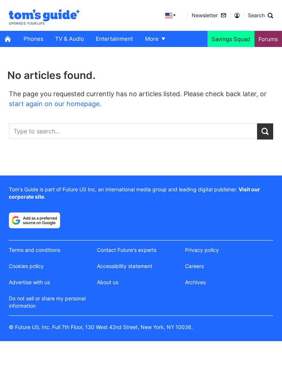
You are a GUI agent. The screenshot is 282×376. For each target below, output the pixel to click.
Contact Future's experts (126, 250)
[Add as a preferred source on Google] (34, 220)
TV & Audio (69, 38)
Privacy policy (202, 250)
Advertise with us (29, 282)
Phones (33, 38)
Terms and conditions (34, 250)
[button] (260, 15)
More (152, 38)
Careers (194, 266)
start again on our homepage (54, 104)
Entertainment (114, 38)
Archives (195, 282)
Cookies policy (26, 266)
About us (107, 282)
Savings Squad (231, 39)
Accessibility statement (124, 266)
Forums (268, 39)
